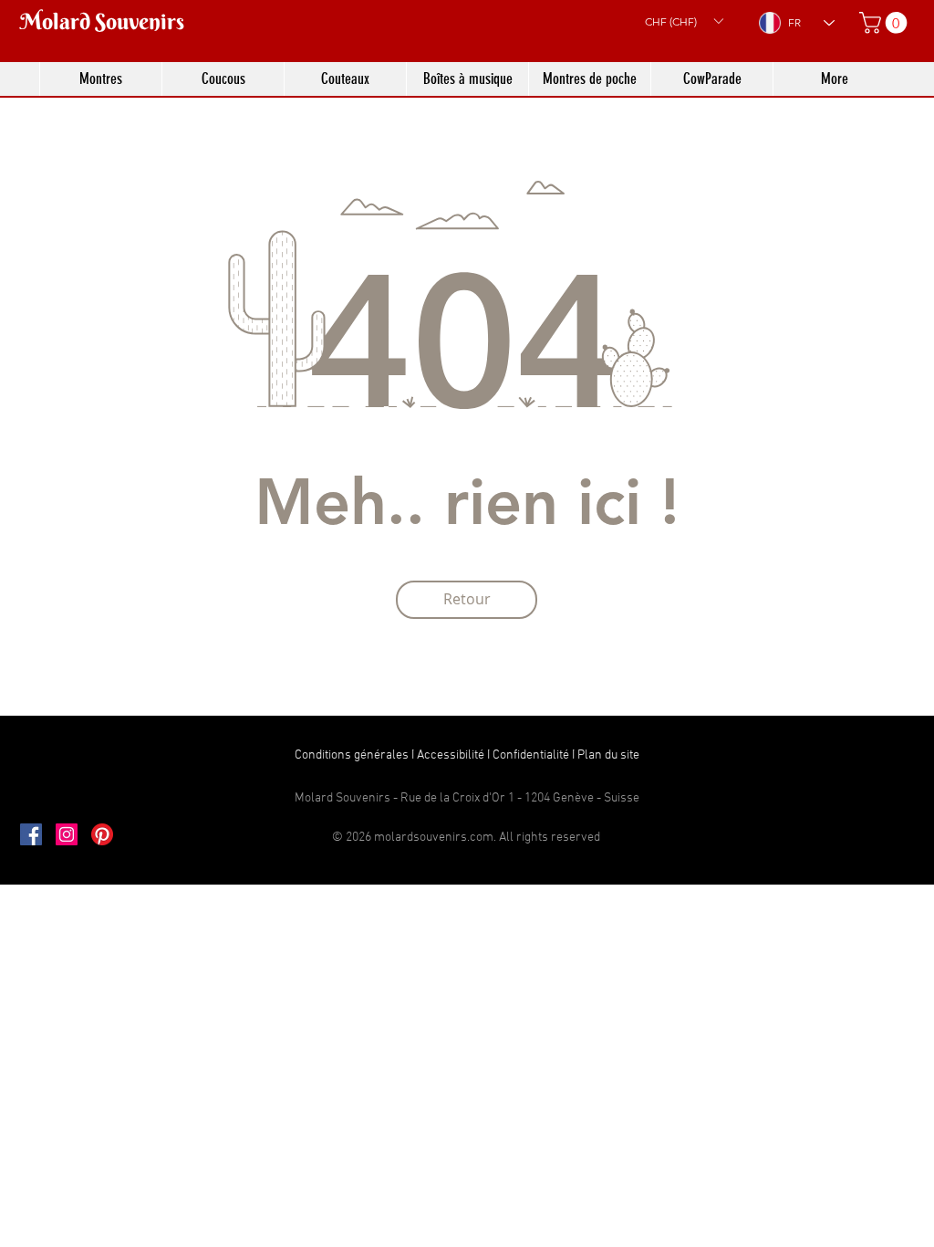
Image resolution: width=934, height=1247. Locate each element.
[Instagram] (67, 834)
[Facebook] (31, 834)
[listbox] (683, 21)
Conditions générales (352, 755)
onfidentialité (534, 755)
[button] (683, 21)
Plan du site (608, 755)
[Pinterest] (102, 834)
